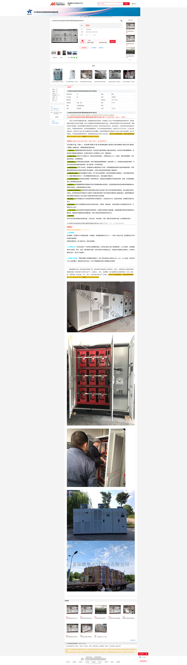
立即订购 (101, 47)
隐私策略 (93, 662)
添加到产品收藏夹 (55, 123)
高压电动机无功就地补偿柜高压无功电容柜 (102, 81)
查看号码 (112, 41)
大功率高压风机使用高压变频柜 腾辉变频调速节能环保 (95, 658)
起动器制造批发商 (97, 657)
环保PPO (77, 646)
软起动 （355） (55, 89)
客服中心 (81, 662)
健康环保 (102, 646)
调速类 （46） (55, 91)
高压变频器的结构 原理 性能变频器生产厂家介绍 (89, 81)
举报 (61, 57)
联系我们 (74, 662)
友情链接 (118, 662)
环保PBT (107, 646)
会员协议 (100, 662)
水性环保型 (112, 646)
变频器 (89, 16)
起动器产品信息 (89, 657)
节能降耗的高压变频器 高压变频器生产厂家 (134, 43)
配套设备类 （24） (56, 95)
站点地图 (87, 662)
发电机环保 (118, 646)
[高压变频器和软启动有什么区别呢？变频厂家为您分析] (130, 26)
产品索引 (53, 121)
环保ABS (86, 646)
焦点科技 (95, 663)
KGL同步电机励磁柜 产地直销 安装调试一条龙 (60, 81)
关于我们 (68, 662)
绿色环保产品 (96, 646)
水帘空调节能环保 (70, 646)
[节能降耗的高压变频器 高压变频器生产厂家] (130, 38)
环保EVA (81, 646)
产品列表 (85, 16)
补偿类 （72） (55, 97)
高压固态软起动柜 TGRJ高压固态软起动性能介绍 (117, 81)
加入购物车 (94, 47)
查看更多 (57, 117)
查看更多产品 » (133, 640)
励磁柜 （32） (55, 99)
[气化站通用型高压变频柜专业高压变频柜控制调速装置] (130, 50)
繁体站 (112, 662)
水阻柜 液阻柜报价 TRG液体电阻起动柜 (130, 81)
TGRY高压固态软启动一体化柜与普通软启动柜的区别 (76, 81)
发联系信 (84, 47)
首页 (81, 16)
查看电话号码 (56, 108)
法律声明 (106, 662)
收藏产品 (55, 57)
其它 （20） (54, 100)
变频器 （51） (55, 93)
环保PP (90, 646)
